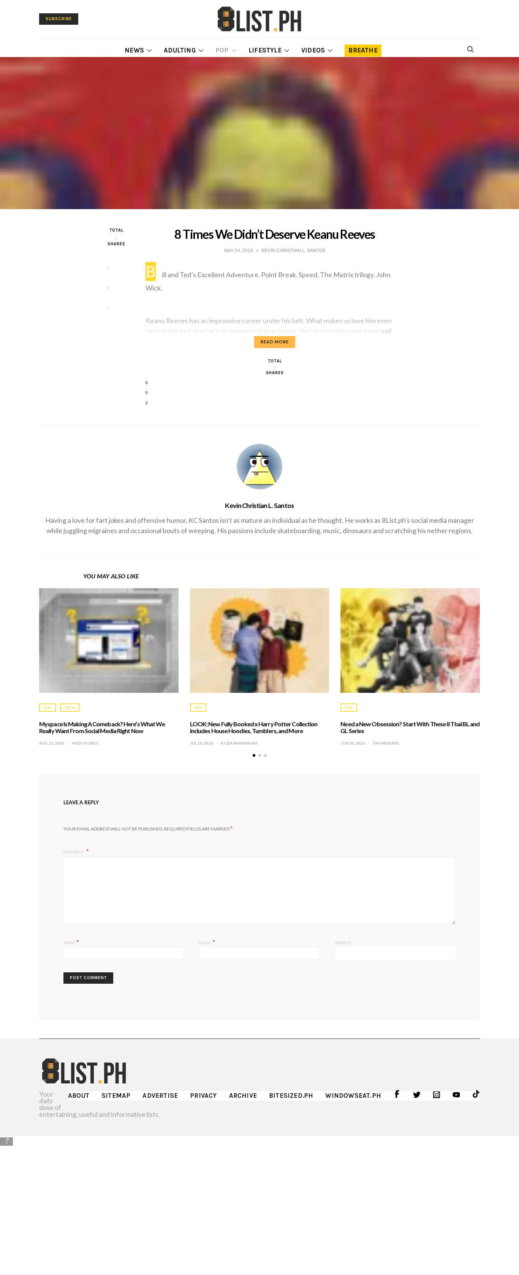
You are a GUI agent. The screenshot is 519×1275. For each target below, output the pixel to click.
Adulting (180, 50)
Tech (70, 707)
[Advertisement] (259, 1200)
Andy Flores (85, 743)
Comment (74, 851)
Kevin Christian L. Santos (259, 505)
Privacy (203, 1095)
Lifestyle (265, 50)
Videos (313, 50)
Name (71, 941)
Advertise (160, 1095)
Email (207, 941)
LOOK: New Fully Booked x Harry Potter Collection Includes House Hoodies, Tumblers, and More (254, 727)
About (78, 1095)
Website (343, 942)
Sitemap (115, 1095)
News (134, 50)
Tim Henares (386, 743)
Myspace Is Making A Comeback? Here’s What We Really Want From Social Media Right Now (102, 727)
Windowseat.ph (353, 1095)
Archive (243, 1095)
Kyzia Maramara (239, 743)
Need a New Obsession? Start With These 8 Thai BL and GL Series (409, 727)
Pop (222, 50)
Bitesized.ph (291, 1095)
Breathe (362, 50)
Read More (275, 341)
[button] (254, 755)
